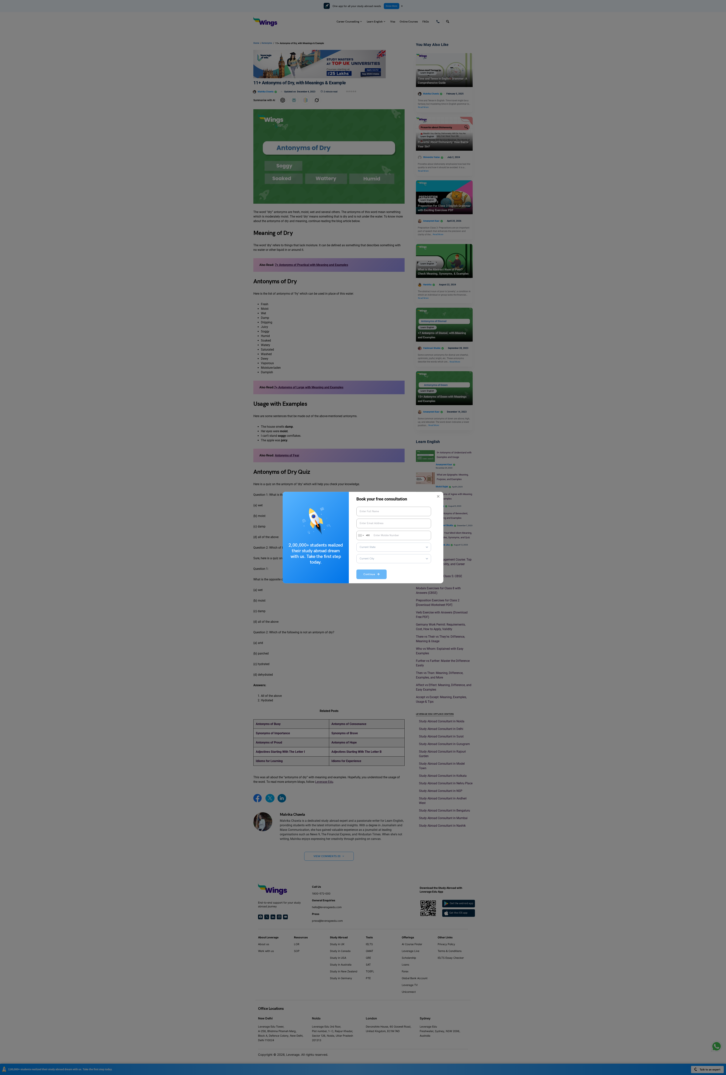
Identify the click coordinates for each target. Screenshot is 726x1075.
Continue (370, 574)
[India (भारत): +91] (361, 535)
